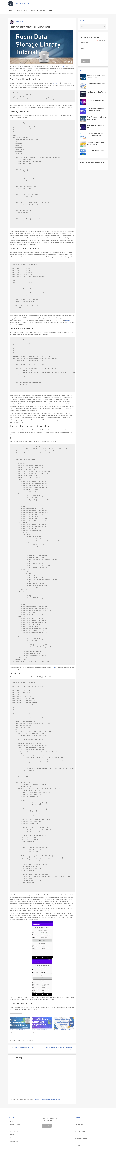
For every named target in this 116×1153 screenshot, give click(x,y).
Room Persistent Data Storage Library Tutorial (96, 118)
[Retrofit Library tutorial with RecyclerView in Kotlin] (42, 1023)
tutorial (63, 66)
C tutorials (78, 1145)
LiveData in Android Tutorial (95, 100)
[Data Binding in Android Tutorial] (64, 1023)
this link (55, 83)
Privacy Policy (41, 10)
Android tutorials (80, 1131)
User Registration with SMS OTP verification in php (95, 135)
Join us (50, 10)
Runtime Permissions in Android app (96, 126)
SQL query (68, 320)
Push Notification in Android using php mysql (95, 143)
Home (10, 10)
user (53, 667)
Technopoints (22, 3)
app (35, 997)
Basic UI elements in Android (95, 150)
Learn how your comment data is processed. (47, 1100)
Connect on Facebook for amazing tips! (92, 162)
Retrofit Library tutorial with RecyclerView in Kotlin (95, 110)
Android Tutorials (28, 1040)
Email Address (85, 42)
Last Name (83, 54)
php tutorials (13, 1138)
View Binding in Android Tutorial (96, 92)
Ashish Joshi (19, 21)
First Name (84, 48)
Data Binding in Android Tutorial (62, 1029)
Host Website (14, 1131)
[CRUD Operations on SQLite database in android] (20, 1023)
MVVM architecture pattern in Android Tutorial (96, 76)
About (26, 10)
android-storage (15, 1040)
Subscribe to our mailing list (49, 1118)
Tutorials (17, 10)
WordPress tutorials (81, 1138)
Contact (32, 10)
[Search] (104, 26)
